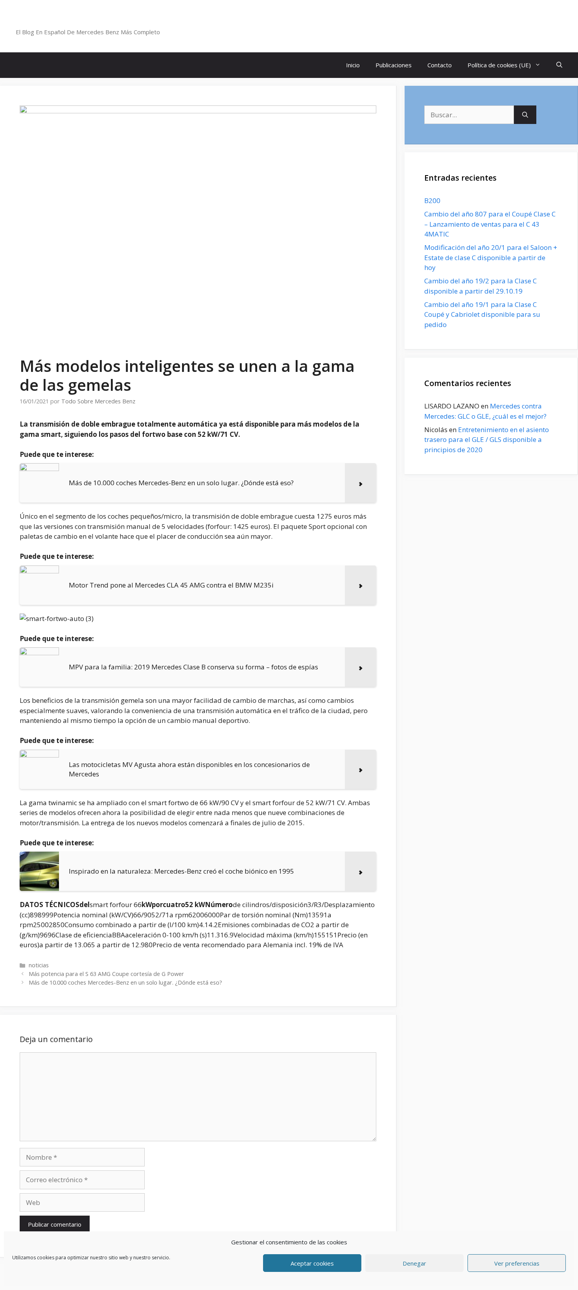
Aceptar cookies (312, 1263)
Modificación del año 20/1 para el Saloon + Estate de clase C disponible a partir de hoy (490, 257)
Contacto (439, 65)
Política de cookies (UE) (499, 65)
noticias (39, 965)
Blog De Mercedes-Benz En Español (101, 21)
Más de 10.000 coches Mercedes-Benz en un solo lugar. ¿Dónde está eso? (125, 982)
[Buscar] (525, 114)
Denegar (414, 1263)
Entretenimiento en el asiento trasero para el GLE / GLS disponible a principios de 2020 (486, 439)
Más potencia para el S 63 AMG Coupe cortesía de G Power (106, 974)
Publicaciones (394, 65)
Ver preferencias (516, 1263)
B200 (432, 200)
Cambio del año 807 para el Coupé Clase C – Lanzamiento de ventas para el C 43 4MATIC (490, 223)
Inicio (353, 65)
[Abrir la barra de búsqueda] (559, 65)
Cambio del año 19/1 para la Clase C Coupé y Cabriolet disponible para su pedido (482, 314)
